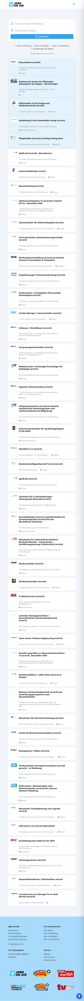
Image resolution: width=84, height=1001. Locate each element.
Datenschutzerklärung (17, 939)
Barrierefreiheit (14, 933)
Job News (12, 957)
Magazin (47, 954)
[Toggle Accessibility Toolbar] (79, 996)
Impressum (13, 930)
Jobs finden (42, 36)
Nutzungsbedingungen (17, 936)
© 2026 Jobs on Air (16, 944)
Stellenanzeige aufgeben (18, 954)
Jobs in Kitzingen (42, 46)
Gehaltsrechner (50, 960)
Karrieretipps (49, 957)
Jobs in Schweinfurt (61, 46)
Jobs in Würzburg (24, 46)
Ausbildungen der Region (43, 49)
